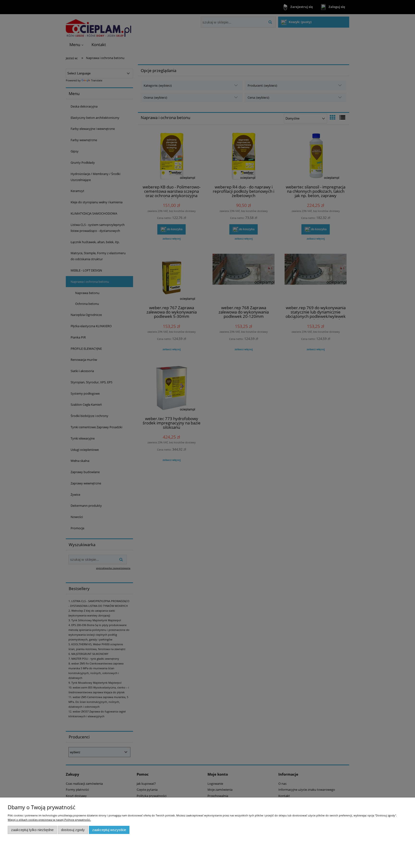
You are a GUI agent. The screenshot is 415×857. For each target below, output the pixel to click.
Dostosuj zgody (73, 830)
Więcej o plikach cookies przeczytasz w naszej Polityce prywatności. (49, 819)
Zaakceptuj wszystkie (109, 830)
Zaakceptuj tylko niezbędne (32, 830)
